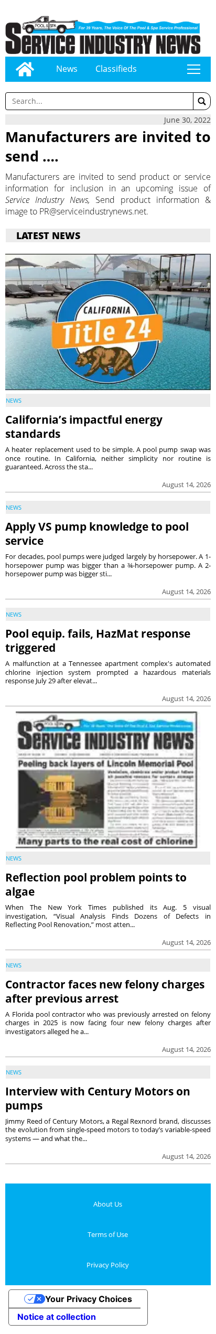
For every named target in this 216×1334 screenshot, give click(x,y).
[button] (202, 101)
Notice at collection (56, 1316)
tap (193, 69)
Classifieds (116, 68)
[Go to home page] (25, 69)
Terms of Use (108, 1234)
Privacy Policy (108, 1265)
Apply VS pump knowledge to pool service (97, 533)
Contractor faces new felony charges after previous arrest (104, 991)
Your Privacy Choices (88, 1299)
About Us (107, 1204)
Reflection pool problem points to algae (96, 884)
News (67, 68)
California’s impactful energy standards (84, 426)
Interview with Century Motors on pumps (97, 1098)
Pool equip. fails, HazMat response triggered (97, 640)
